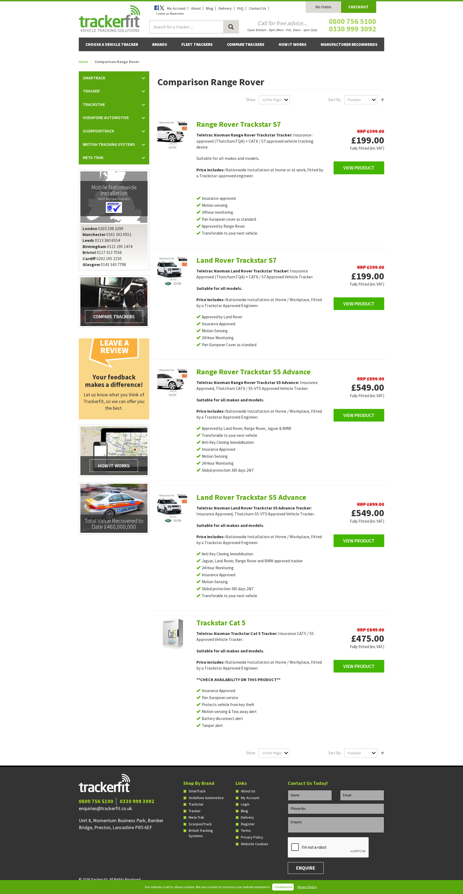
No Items (323, 6)
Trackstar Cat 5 (221, 622)
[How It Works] (113, 450)
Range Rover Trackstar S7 (238, 124)
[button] (114, 78)
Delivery (225, 8)
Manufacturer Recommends (349, 44)
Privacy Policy (307, 887)
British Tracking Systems (201, 833)
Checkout (358, 6)
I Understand (283, 887)
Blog (209, 8)
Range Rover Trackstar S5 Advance (253, 371)
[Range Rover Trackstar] (172, 136)
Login (245, 804)
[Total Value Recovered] (113, 507)
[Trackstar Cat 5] (172, 634)
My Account (176, 8)
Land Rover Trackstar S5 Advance (251, 497)
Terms (246, 830)
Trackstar (196, 804)
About (196, 8)
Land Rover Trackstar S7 (236, 260)
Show (250, 99)
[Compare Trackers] (113, 301)
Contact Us (257, 8)
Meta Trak (196, 817)
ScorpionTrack (200, 824)
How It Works (293, 44)
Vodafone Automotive (206, 797)
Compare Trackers (245, 44)
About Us (248, 791)
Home (83, 61)
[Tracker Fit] (109, 18)
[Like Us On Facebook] (157, 8)
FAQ (240, 8)
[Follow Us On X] (162, 8)
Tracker (195, 810)
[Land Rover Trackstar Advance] (172, 508)
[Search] (231, 27)
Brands (159, 44)
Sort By (334, 99)
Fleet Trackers (197, 44)
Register (248, 824)
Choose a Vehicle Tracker (111, 44)
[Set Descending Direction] (381, 99)
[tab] (114, 78)
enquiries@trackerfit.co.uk (105, 808)
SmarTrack (197, 791)
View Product (359, 168)
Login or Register (170, 14)
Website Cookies (254, 843)
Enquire (305, 868)
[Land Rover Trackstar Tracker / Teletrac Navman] (172, 271)
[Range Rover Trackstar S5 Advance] (172, 383)
